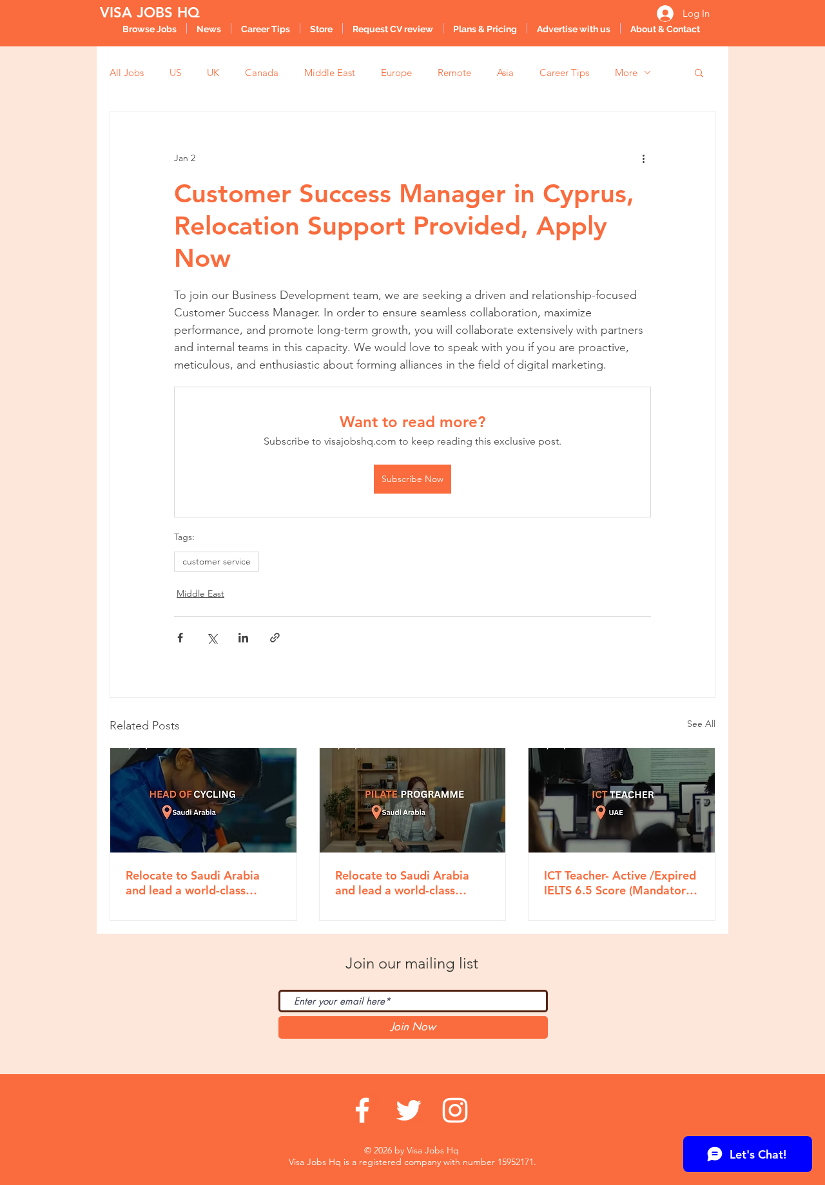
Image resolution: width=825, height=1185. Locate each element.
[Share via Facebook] (180, 637)
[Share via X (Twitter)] (212, 637)
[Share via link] (275, 637)
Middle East (329, 72)
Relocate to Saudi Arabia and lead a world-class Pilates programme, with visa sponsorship (402, 883)
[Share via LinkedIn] (243, 637)
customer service (216, 561)
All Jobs (127, 72)
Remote (454, 72)
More (626, 72)
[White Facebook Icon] (362, 1110)
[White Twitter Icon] (408, 1110)
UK (213, 72)
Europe (396, 72)
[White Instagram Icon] (455, 1110)
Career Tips (564, 72)
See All (701, 723)
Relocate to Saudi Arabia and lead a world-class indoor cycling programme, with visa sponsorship (199, 883)
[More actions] (643, 158)
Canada (261, 72)
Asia (505, 72)
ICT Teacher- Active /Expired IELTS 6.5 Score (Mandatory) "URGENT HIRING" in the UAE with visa (620, 883)
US (175, 72)
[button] (699, 72)
